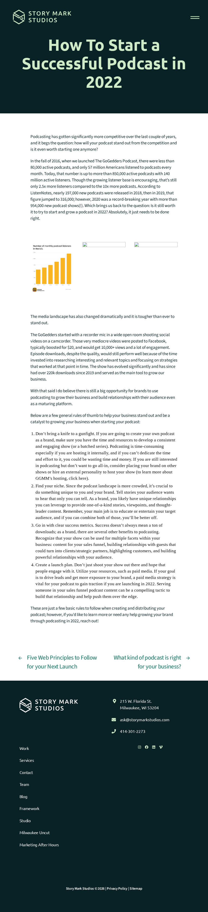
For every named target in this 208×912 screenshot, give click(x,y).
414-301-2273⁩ (132, 731)
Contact (26, 772)
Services (27, 760)
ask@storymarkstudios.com (144, 719)
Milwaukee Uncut (35, 832)
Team (24, 784)
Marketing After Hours (39, 844)
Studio (25, 820)
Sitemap (136, 888)
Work (24, 748)
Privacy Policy (117, 888)
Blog (23, 796)
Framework (30, 808)
